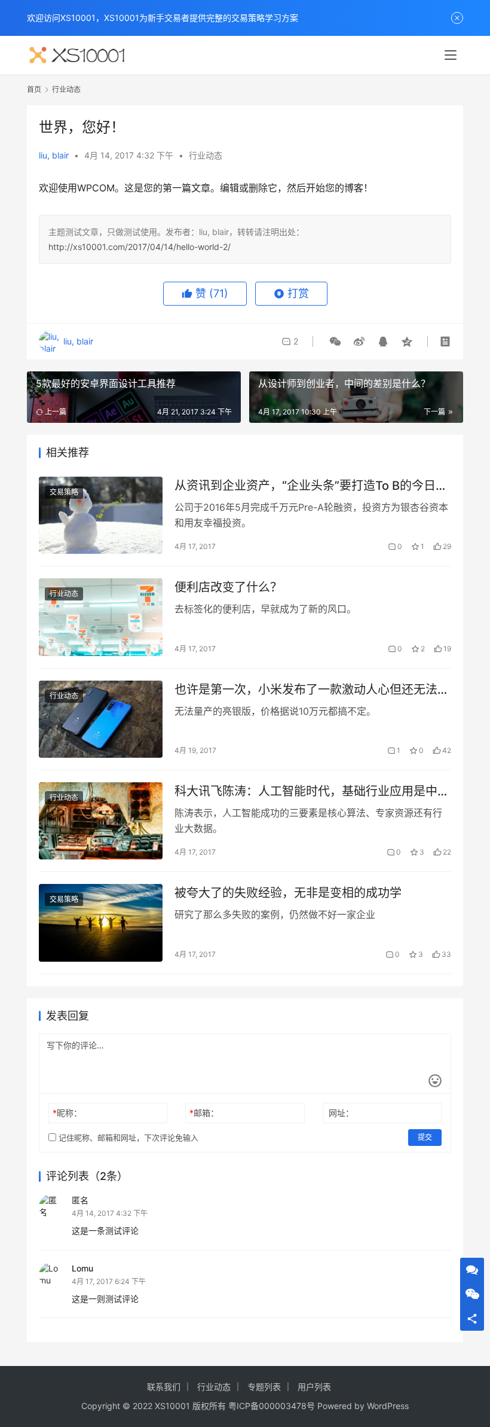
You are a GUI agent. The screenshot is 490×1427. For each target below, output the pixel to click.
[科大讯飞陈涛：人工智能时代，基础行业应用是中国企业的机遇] (101, 820)
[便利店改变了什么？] (101, 616)
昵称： (67, 1113)
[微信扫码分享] (335, 341)
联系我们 (163, 1387)
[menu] (450, 55)
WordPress (388, 1406)
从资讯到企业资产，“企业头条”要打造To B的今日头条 (311, 485)
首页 (34, 89)
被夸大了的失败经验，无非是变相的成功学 (288, 893)
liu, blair (54, 155)
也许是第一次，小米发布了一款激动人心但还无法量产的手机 (311, 689)
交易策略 (64, 491)
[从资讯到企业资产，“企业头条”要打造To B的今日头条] (101, 515)
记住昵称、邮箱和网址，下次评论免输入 (127, 1137)
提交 (425, 1137)
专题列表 (264, 1387)
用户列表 (314, 1387)
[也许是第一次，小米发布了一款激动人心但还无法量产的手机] (101, 719)
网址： (341, 1113)
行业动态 (205, 155)
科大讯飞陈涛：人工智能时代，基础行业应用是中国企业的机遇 (311, 791)
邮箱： (204, 1113)
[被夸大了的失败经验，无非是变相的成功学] (101, 922)
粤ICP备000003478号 (271, 1406)
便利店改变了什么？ (228, 587)
